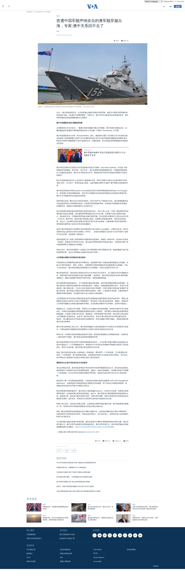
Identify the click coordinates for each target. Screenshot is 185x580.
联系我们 (30, 553)
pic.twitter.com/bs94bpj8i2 (104, 427)
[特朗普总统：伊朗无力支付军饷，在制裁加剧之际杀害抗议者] (123, 518)
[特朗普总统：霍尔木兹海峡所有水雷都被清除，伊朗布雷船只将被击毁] (34, 518)
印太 (58, 16)
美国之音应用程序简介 (34, 538)
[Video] (170, 6)
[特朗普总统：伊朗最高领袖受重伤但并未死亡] (34, 507)
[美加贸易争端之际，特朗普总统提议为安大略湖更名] (78, 518)
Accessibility (97, 561)
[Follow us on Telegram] (120, 535)
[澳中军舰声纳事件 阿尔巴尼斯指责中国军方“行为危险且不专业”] (70, 155)
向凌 (57, 31)
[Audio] (164, 6)
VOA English (97, 549)
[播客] (135, 535)
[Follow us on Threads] (115, 535)
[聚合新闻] (130, 535)
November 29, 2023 (91, 432)
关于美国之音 (31, 549)
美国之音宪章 (31, 561)
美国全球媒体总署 (66, 553)
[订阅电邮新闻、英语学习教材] (140, 535)
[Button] (116, 40)
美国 (44, 504)
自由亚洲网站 (131, 549)
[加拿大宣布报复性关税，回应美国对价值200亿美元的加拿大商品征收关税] (123, 507)
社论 (61, 557)
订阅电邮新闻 (31, 534)
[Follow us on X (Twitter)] (94, 535)
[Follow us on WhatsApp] (125, 535)
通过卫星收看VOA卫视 (67, 534)
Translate (180, 1)
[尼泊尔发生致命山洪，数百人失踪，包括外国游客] (78, 507)
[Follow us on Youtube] (100, 535)
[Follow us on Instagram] (110, 535)
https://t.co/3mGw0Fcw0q (84, 427)
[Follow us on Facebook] (105, 535)
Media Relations (98, 557)
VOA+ (29, 557)
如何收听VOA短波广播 (67, 538)
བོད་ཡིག (95, 553)
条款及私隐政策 (65, 549)
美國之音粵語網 (65, 561)
